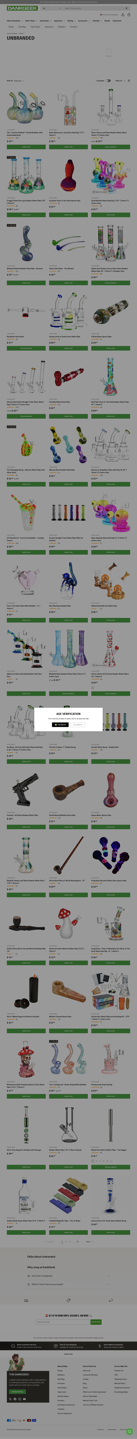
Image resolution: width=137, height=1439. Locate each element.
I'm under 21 (77, 725)
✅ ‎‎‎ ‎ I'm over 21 (60, 725)
